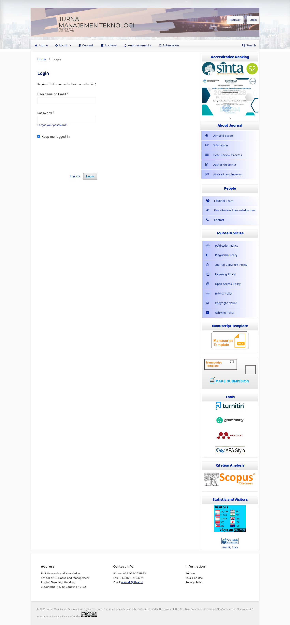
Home (43, 46)
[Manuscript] (230, 348)
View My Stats (230, 547)
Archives (111, 46)
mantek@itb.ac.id (132, 582)
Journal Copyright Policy (231, 265)
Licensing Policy (225, 274)
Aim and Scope (223, 136)
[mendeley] (230, 438)
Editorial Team (223, 201)
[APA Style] (230, 453)
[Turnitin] (230, 410)
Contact (219, 220)
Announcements (139, 46)
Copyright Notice (226, 303)
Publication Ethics (226, 246)
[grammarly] (230, 423)
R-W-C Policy (224, 294)
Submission (171, 46)
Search (250, 46)
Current (87, 46)
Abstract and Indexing (227, 175)
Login (253, 20)
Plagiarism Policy (226, 255)
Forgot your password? (52, 125)
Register (235, 20)
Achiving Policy (225, 313)
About (64, 46)
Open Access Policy (228, 284)
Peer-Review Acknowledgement (235, 210)
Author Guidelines (225, 165)
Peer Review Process (227, 155)
